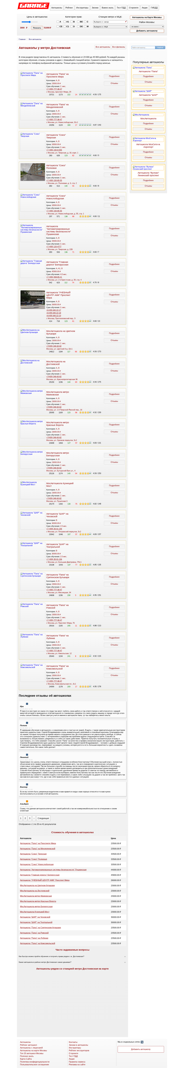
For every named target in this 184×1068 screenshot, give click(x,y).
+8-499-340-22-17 (53, 310)
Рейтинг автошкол (28, 1045)
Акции (144, 8)
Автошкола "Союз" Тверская (33, 854)
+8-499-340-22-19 (53, 316)
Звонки (95, 8)
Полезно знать (27, 1056)
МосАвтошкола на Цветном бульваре (37, 885)
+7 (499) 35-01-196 (54, 529)
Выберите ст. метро (101, 22)
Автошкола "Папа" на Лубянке (34, 938)
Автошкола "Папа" (148, 71)
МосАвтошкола (148, 118)
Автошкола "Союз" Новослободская (56, 197)
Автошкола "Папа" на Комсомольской (57, 667)
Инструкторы (82, 8)
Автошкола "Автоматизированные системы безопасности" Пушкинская (58, 230)
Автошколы (56, 8)
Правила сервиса (77, 1062)
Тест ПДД (121, 8)
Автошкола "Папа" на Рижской (34, 933)
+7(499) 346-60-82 (53, 346)
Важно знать (107, 8)
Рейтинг (69, 8)
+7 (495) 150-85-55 (54, 180)
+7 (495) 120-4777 (53, 247)
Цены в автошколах (37, 17)
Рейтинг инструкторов (79, 1050)
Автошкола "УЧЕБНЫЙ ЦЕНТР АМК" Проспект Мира (58, 295)
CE (61, 26)
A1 (67, 22)
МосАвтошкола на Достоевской (55, 362)
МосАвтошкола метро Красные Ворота (57, 423)
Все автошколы (103, 47)
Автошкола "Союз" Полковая (56, 166)
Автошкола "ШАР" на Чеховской (35, 917)
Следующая (43, 818)
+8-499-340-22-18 (53, 313)
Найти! (160, 47)
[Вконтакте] (142, 1042)
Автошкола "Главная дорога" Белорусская (57, 263)
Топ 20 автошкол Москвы (31, 1053)
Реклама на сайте (77, 1064)
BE (81, 22)
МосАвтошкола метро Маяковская (57, 393)
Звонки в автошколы (78, 1045)
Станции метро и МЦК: (110, 17)
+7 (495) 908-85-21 (54, 277)
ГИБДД (154, 8)
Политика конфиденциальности (34, 1062)
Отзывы (114, 83)
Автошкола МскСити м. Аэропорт (148, 145)
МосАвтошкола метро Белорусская (57, 454)
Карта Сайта (26, 1059)
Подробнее (114, 76)
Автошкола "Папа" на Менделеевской (57, 105)
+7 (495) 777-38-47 (54, 89)
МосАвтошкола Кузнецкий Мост (34, 912)
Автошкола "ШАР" (148, 95)
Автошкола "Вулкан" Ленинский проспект (148, 174)
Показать (37, 28)
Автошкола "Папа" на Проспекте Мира (57, 75)
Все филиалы (118, 47)
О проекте (133, 8)
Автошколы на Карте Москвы (147, 17)
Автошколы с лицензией (31, 1048)
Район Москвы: (147, 22)
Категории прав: (73, 17)
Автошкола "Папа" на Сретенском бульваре (57, 576)
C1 (67, 26)
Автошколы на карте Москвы (33, 1050)
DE (81, 26)
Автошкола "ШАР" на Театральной (57, 545)
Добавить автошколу (146, 31)
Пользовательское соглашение (34, 1064)
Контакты (73, 1042)
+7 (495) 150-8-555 (54, 150)
